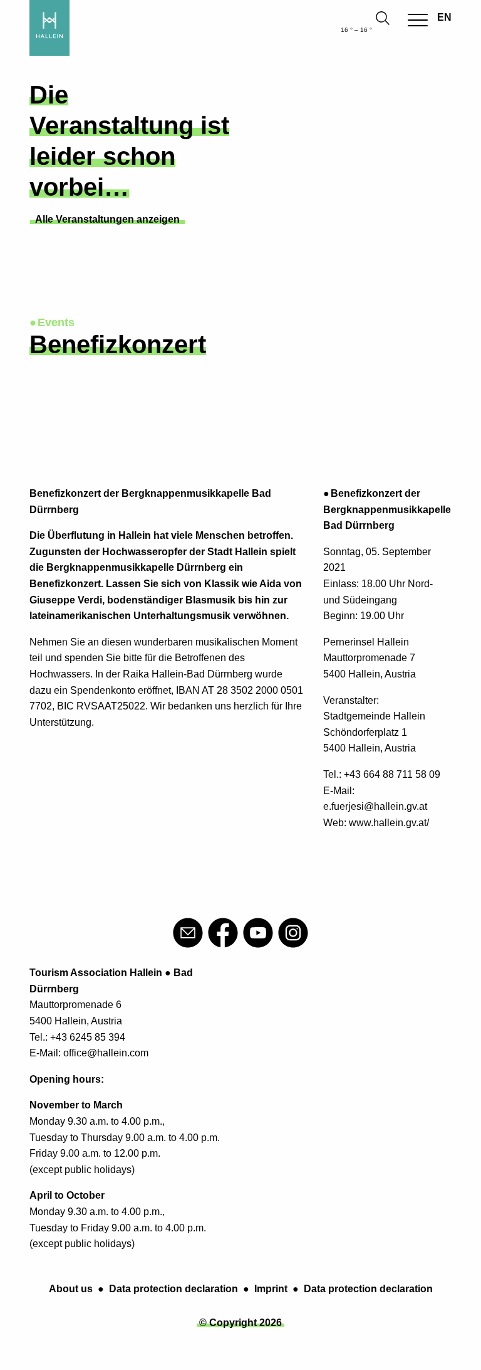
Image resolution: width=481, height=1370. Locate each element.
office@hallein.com (105, 1053)
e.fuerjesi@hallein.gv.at (375, 806)
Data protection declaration (173, 1288)
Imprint (270, 1288)
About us (71, 1288)
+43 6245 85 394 (87, 1037)
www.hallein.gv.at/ (389, 822)
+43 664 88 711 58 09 (392, 774)
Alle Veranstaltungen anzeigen (107, 219)
